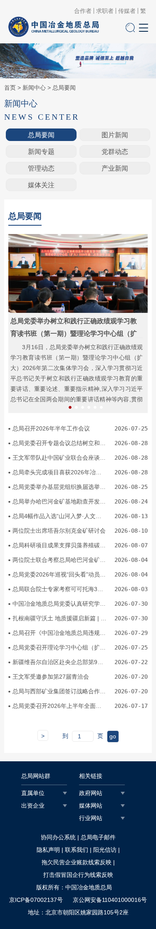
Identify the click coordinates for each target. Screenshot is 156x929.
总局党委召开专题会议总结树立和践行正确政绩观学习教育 (59, 443)
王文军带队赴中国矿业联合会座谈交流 (59, 457)
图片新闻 (115, 134)
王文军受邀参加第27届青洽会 (50, 676)
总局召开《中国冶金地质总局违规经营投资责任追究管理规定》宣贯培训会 (59, 632)
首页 (10, 87)
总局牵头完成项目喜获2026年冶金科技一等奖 (59, 472)
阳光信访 (104, 849)
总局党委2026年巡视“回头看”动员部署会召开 (59, 574)
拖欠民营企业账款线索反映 (76, 862)
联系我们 (76, 849)
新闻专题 (41, 151)
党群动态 (115, 151)
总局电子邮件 (98, 837)
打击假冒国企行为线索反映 (78, 874)
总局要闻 (64, 87)
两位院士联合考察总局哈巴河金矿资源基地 (59, 559)
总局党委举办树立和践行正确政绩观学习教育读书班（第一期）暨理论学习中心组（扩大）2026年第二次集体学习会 (73, 333)
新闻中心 (34, 87)
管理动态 (41, 168)
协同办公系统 (58, 837)
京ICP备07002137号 (36, 899)
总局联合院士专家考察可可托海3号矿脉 (59, 589)
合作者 (83, 11)
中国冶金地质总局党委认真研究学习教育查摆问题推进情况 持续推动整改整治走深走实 (59, 603)
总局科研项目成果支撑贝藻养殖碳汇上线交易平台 (59, 545)
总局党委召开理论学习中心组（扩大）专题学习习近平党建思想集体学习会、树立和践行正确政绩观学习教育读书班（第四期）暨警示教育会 (59, 647)
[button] (70, 407)
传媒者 (127, 11)
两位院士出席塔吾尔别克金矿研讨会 (59, 530)
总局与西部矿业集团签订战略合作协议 (59, 691)
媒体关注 (41, 185)
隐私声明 (48, 849)
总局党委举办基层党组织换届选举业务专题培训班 (59, 486)
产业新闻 (115, 168)
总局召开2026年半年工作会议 (51, 428)
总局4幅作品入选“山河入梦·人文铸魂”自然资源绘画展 (59, 516)
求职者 (105, 11)
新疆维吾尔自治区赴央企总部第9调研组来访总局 (59, 662)
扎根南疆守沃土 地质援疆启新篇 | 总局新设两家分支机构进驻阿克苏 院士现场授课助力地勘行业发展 (59, 618)
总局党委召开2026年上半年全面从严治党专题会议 (59, 705)
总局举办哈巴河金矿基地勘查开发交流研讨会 (59, 501)
